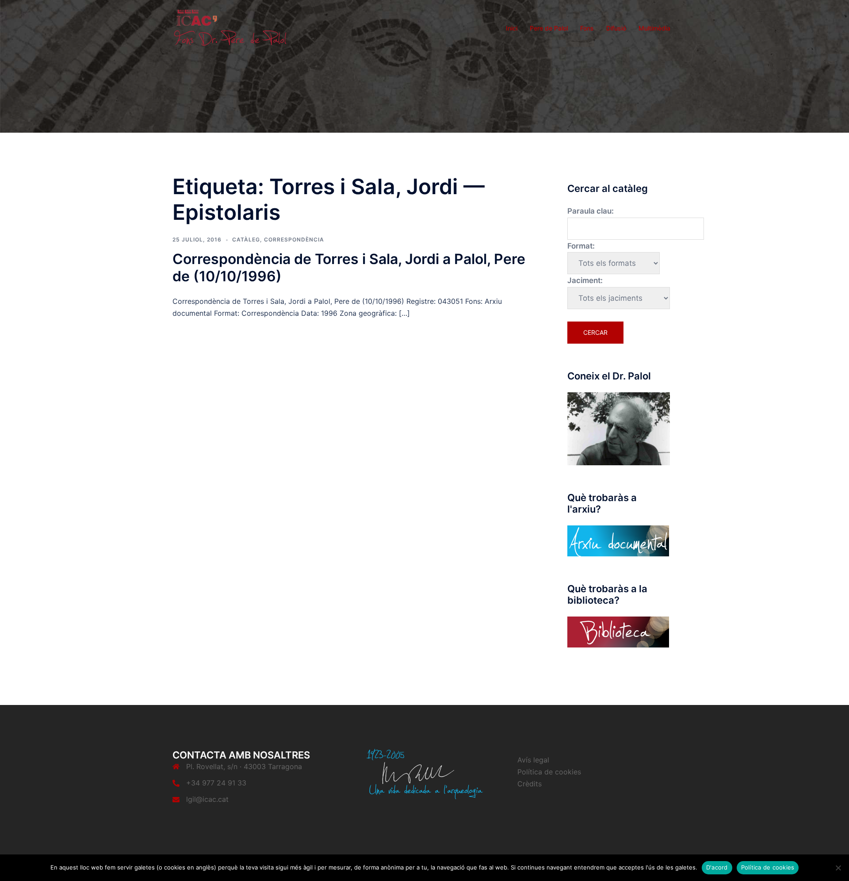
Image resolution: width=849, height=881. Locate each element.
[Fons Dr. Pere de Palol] (229, 27)
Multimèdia (654, 28)
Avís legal (533, 759)
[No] (838, 867)
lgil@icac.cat (207, 799)
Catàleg (246, 239)
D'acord (717, 867)
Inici (511, 28)
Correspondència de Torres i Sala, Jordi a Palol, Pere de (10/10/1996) (348, 267)
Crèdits (529, 783)
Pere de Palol (549, 28)
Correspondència (294, 239)
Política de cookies (549, 771)
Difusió (616, 28)
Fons (587, 28)
